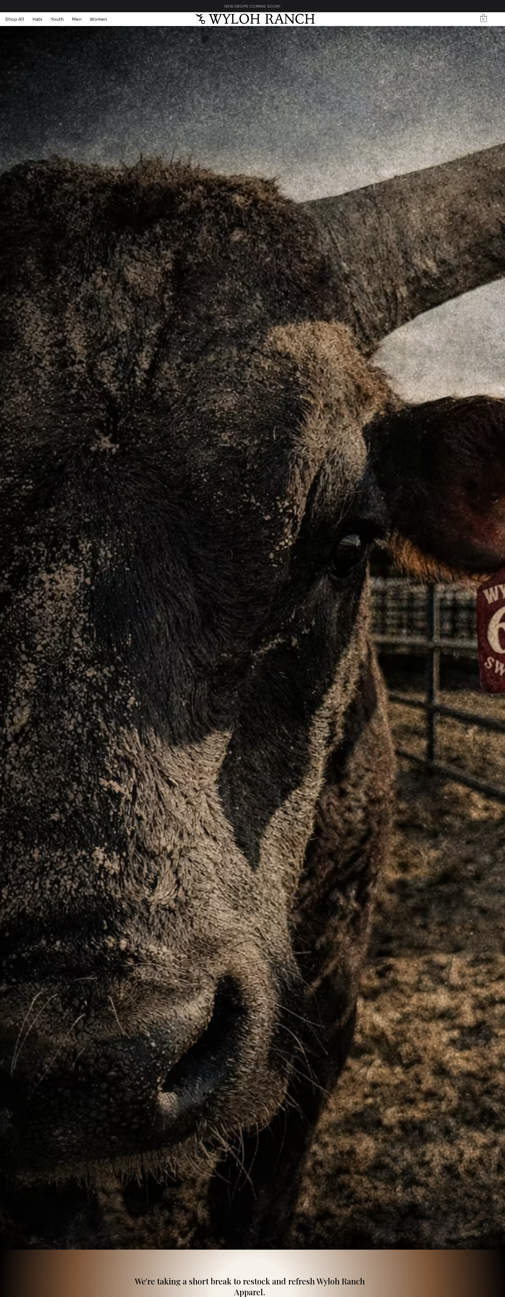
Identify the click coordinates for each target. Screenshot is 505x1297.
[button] (483, 18)
